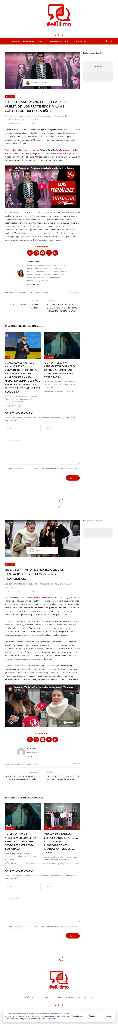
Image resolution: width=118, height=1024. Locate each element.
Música (15, 41)
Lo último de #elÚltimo (57, 41)
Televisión (28, 41)
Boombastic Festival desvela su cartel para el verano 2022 (63, 779)
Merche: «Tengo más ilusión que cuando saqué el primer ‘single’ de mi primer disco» (62, 307)
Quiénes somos (32, 997)
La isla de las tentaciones (13, 764)
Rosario (28, 764)
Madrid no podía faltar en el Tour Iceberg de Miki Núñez (22, 778)
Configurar (106, 1016)
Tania (36, 764)
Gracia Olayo (31, 153)
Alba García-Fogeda (54, 391)
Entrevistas (80, 41)
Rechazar (92, 1016)
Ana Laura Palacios (41, 82)
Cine (40, 41)
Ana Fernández (63, 150)
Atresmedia (9, 292)
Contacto (48, 997)
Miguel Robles (12, 406)
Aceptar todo (78, 1016)
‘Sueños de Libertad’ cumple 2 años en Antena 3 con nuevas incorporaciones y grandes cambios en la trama (61, 843)
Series (46, 292)
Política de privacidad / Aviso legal (74, 997)
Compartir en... (42, 247)
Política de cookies (48, 1019)
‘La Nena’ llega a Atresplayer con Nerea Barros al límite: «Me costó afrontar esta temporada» (60, 370)
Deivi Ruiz (41, 550)
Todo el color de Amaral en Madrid (22, 306)
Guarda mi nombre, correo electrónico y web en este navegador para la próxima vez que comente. (42, 470)
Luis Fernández (35, 292)
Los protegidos (21, 292)
